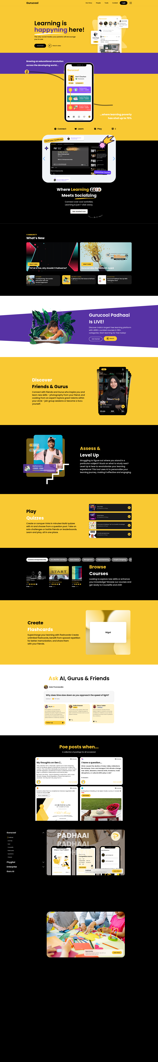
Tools (106, 3)
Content (115, 3)
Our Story (89, 3)
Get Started (96, 339)
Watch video (57, 46)
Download (40, 46)
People (98, 3)
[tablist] (37, 560)
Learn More (117, 871)
